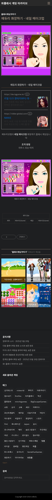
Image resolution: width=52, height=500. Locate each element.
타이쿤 (6, 446)
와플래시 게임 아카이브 (14, 3)
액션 (39, 396)
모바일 (15, 446)
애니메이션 (15, 424)
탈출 (43, 441)
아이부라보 (19, 457)
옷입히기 (29, 418)
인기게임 (21, 441)
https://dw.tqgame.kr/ (14, 94)
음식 (35, 424)
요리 (13, 407)
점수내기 (7, 396)
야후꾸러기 (41, 390)
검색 (46, 477)
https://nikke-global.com (15, 114)
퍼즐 (34, 446)
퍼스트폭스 (8, 452)
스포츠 (38, 418)
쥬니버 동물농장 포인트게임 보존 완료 (18, 354)
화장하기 (7, 457)
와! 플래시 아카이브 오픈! (13, 363)
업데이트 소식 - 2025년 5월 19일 (16, 341)
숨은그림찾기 (31, 429)
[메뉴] (49, 3)
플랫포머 (7, 401)
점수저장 (36, 435)
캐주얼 (21, 412)
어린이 (42, 412)
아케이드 (36, 407)
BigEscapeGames (38, 401)
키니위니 (14, 435)
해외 (20, 429)
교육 (20, 407)
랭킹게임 (25, 446)
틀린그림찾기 (9, 441)
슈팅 (6, 407)
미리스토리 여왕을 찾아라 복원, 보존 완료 (19, 350)
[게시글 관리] (13, 237)
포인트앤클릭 (9, 412)
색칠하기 (18, 418)
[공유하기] (9, 237)
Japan (26, 424)
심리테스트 (8, 390)
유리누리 (20, 452)
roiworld (20, 390)
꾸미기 (30, 390)
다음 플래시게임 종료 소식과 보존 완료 (18, 345)
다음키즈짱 (31, 412)
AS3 (27, 407)
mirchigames (21, 401)
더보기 (5, 463)
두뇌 (6, 424)
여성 (6, 435)
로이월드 (25, 435)
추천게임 (43, 429)
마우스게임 (33, 441)
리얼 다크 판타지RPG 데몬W (17, 98)
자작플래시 (29, 396)
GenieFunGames (34, 452)
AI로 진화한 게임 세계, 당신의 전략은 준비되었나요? (17, 103)
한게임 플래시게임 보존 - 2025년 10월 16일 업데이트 (24, 359)
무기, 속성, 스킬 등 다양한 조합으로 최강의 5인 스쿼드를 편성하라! (18, 123)
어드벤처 (7, 418)
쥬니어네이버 (9, 429)
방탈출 (30, 457)
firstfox (18, 396)
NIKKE (7, 117)
